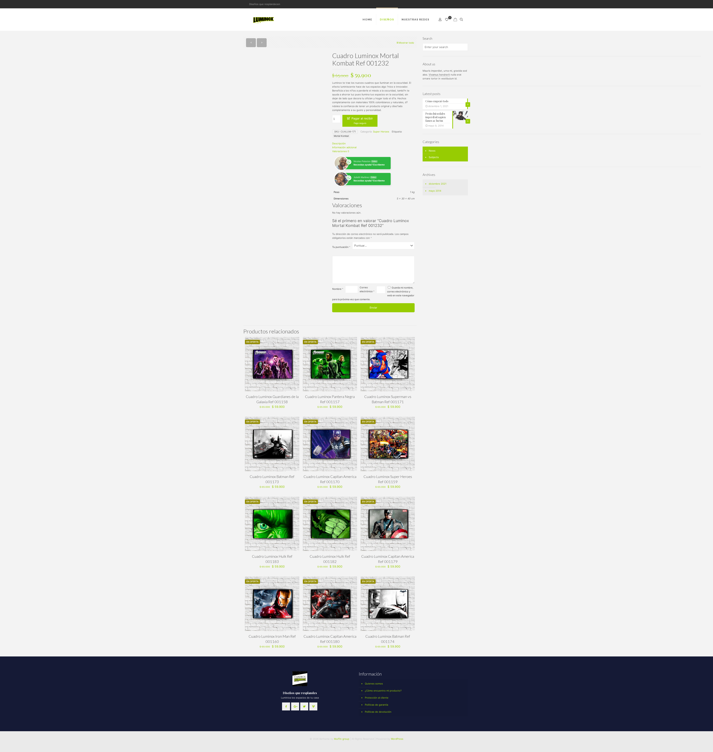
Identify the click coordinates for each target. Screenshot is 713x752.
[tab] (373, 143)
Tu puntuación (341, 246)
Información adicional (344, 147)
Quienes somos (374, 683)
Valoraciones (340, 151)
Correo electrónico (367, 289)
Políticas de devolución (378, 711)
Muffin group (341, 738)
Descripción (339, 143)
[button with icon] (286, 706)
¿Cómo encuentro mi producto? (383, 690)
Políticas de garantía (376, 704)
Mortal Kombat (341, 136)
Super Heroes (381, 131)
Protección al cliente (376, 697)
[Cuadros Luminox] (264, 19)
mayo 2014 (435, 190)
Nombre (337, 288)
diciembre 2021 (437, 183)
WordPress (397, 738)
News (432, 150)
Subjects (434, 157)
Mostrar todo (406, 42)
